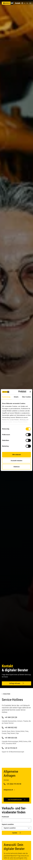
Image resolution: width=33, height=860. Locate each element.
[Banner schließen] (30, 391)
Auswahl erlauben (16, 460)
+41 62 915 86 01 (11, 748)
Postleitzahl (5, 817)
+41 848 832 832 (11, 727)
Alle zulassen (16, 454)
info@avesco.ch (8, 790)
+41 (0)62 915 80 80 (14, 784)
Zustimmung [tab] (6, 397)
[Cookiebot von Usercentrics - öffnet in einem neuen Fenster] (19, 392)
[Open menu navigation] (30, 3)
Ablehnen (16, 466)
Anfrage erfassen (14, 683)
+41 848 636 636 (11, 738)
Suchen (14, 833)
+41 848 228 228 (11, 717)
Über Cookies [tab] (26, 397)
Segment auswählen (8, 824)
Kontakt (17, 3)
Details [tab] (16, 397)
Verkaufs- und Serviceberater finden (14, 810)
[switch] (28, 434)
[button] (27, 3)
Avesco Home (6, 694)
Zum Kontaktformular (15, 800)
